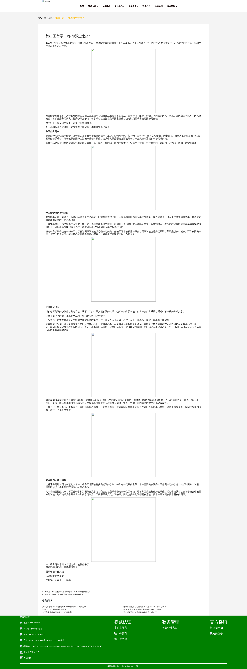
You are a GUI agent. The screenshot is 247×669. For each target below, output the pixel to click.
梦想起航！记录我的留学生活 (54, 609)
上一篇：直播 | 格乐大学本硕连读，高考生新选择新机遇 (67, 592)
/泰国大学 (35, 652)
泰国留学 (50, 115)
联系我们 (147, 6)
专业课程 (106, 6)
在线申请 (159, 6)
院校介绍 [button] (92, 6)
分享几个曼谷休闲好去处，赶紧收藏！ (58, 612)
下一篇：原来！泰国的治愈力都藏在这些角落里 (64, 594)
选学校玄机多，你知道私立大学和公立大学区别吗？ (145, 607)
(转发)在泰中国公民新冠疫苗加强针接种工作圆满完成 (64, 607)
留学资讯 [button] (133, 6)
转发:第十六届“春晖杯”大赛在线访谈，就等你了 (143, 609)
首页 (82, 6)
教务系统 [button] (171, 6)
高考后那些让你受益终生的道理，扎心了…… (142, 612)
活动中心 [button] (118, 6)
